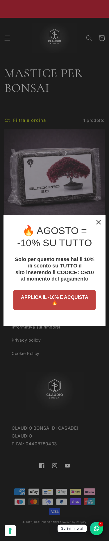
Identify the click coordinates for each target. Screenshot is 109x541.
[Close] (99, 222)
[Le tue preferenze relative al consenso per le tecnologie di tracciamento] (10, 530)
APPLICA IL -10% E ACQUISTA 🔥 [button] (54, 300)
